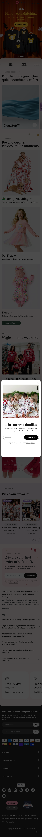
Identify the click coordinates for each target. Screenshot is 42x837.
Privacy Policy (30, 443)
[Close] (38, 383)
